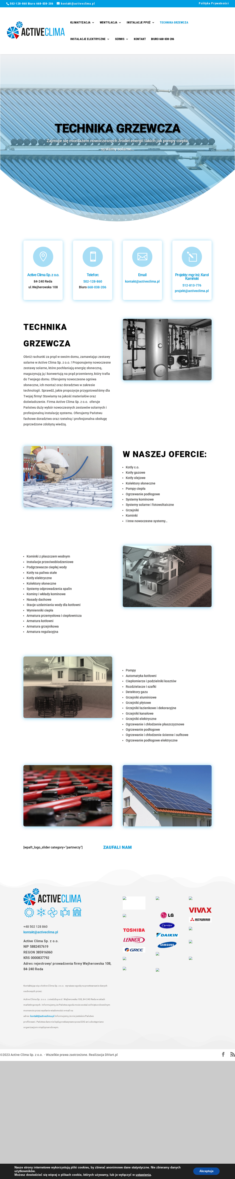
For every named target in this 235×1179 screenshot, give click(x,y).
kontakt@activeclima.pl (142, 281)
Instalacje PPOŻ (139, 22)
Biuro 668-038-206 (162, 39)
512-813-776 (191, 285)
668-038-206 (96, 287)
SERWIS (119, 39)
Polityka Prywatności (214, 3)
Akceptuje (206, 1171)
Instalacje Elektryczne (88, 39)
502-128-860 (92, 281)
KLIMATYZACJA (80, 22)
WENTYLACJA (108, 22)
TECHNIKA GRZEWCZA (174, 22)
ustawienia (143, 1175)
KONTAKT (140, 39)
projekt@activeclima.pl (192, 291)
